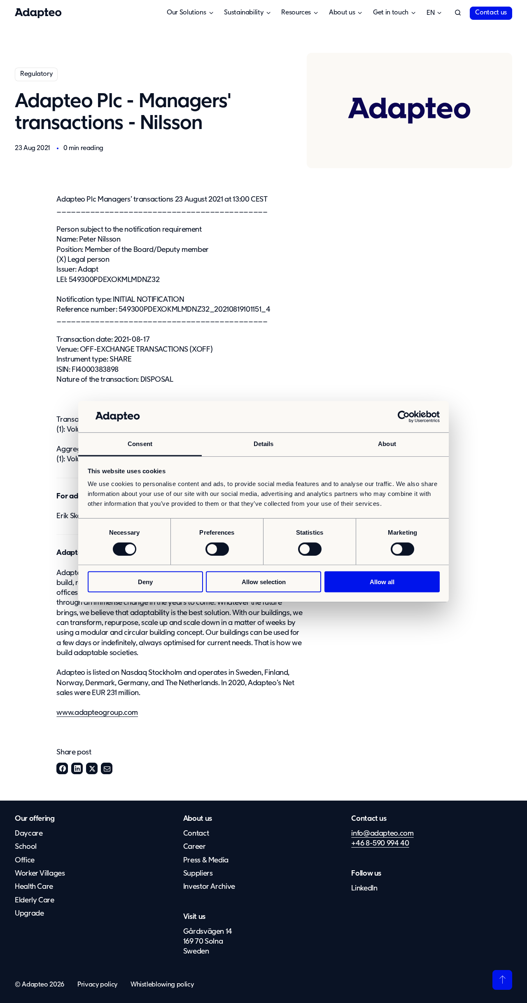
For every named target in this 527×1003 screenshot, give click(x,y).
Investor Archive (209, 886)
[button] (458, 13)
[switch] (217, 548)
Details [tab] (264, 443)
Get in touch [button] (390, 12)
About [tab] (387, 443)
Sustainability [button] (243, 12)
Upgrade (29, 913)
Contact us (491, 12)
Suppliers (198, 873)
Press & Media (206, 860)
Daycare (28, 833)
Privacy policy (97, 985)
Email (106, 768)
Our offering (35, 818)
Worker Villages (40, 873)
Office (25, 860)
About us (197, 818)
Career (194, 846)
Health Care (34, 886)
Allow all (382, 581)
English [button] (430, 13)
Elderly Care (34, 900)
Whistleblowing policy (162, 985)
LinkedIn (77, 768)
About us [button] (342, 12)
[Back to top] (502, 980)
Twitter (92, 768)
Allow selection (264, 581)
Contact (196, 833)
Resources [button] (296, 12)
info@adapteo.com (382, 833)
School (26, 846)
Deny (145, 581)
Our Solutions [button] (186, 12)
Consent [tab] (140, 443)
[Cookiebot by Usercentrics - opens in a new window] (404, 417)
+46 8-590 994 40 (380, 843)
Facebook (62, 768)
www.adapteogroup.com (97, 712)
